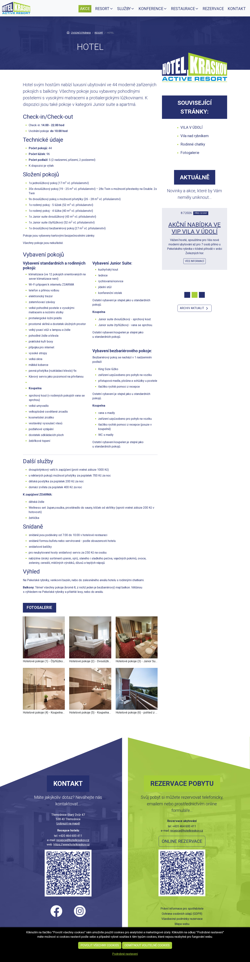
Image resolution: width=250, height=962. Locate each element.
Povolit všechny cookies (100, 945)
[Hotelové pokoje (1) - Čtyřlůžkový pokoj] (44, 637)
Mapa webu (182, 924)
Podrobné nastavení (125, 954)
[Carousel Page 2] (194, 295)
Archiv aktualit (192, 308)
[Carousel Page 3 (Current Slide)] (202, 295)
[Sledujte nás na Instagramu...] (80, 911)
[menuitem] (85, 8)
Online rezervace (182, 841)
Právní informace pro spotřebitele (182, 908)
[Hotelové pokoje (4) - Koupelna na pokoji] (44, 689)
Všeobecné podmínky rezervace (182, 919)
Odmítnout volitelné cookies (147, 945)
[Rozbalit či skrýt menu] (111, 9)
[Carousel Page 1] (187, 295)
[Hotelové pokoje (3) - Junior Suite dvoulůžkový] (137, 637)
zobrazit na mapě (68, 823)
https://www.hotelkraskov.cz (71, 844)
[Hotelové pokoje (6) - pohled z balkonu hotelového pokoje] (137, 689)
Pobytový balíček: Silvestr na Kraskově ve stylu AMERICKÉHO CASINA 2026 (194, 235)
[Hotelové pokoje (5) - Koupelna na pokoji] (90, 689)
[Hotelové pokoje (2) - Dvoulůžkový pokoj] (90, 637)
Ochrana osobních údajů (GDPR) (182, 913)
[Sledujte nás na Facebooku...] (56, 911)
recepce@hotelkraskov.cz (72, 840)
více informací (194, 270)
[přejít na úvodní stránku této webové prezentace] (16, 8)
